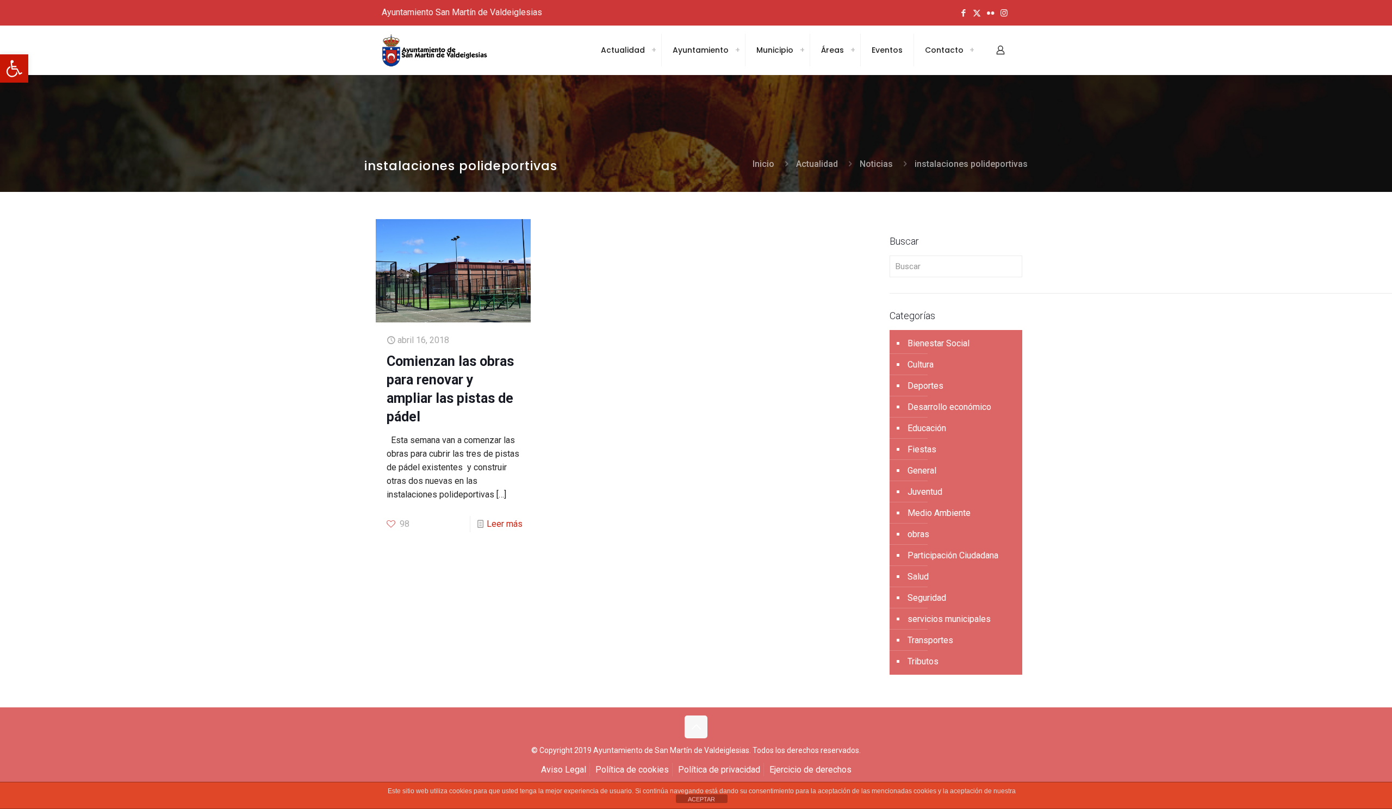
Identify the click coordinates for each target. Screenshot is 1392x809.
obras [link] (918, 534)
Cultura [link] (921, 364)
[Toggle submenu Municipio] (802, 50)
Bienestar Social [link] (939, 343)
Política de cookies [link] (632, 769)
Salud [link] (918, 576)
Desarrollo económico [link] (949, 407)
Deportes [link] (925, 386)
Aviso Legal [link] (563, 769)
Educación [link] (927, 428)
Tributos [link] (923, 661)
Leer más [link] (505, 524)
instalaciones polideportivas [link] (971, 164)
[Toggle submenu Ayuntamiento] (737, 50)
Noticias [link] (876, 164)
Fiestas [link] (922, 449)
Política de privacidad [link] (719, 769)
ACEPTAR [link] (701, 799)
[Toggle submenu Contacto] (971, 50)
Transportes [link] (930, 640)
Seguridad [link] (927, 598)
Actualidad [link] (817, 164)
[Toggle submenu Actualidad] (653, 50)
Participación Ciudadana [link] (953, 555)
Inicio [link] (763, 164)
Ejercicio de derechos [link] (810, 769)
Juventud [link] (925, 492)
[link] (14, 68)
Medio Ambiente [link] (939, 513)
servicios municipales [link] (949, 619)
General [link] (922, 470)
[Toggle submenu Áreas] (852, 50)
